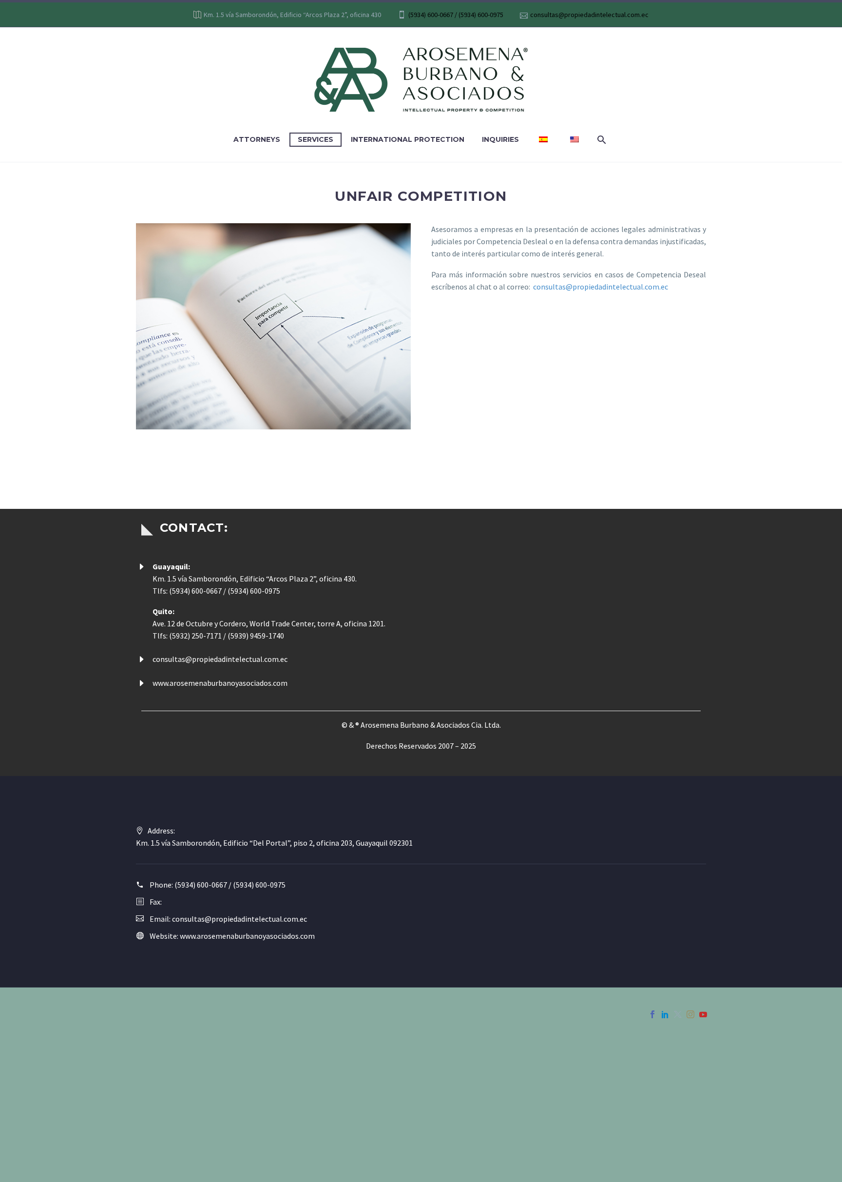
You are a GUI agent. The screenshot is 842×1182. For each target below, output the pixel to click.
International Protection (407, 139)
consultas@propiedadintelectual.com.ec (589, 14)
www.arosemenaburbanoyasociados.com (220, 683)
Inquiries (500, 139)
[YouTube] (703, 1014)
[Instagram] (690, 1014)
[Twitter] (678, 1014)
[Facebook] (652, 1014)
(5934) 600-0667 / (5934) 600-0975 (455, 14)
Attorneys (256, 139)
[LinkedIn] (665, 1014)
